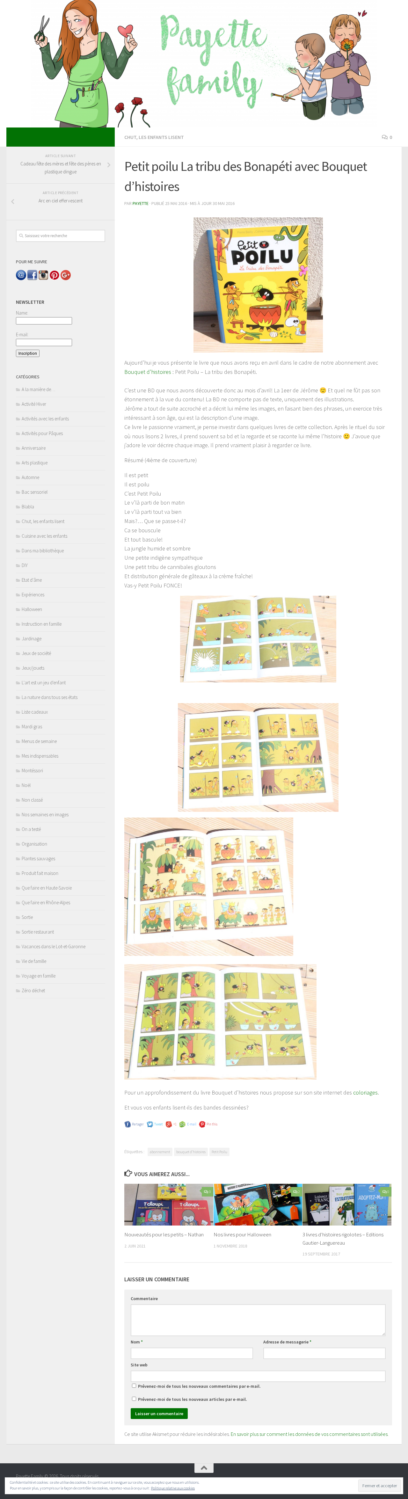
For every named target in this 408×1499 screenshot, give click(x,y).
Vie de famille (34, 961)
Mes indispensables (40, 756)
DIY (25, 565)
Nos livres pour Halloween (242, 1234)
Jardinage (31, 639)
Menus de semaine (39, 741)
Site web (139, 1365)
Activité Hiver (34, 404)
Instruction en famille (42, 624)
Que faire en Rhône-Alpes (46, 902)
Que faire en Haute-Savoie (47, 888)
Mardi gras (32, 727)
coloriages (365, 1092)
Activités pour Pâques (42, 433)
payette (141, 203)
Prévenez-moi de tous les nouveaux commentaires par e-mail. (199, 1386)
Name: (22, 313)
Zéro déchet (33, 990)
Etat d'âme (32, 580)
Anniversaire (34, 448)
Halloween (32, 609)
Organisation (34, 844)
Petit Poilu (219, 1151)
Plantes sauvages (38, 858)
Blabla (28, 507)
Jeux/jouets (33, 668)
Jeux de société (36, 653)
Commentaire (144, 1298)
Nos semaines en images (45, 814)
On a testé (31, 829)
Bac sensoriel (34, 492)
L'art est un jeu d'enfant (44, 683)
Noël (26, 785)
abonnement (160, 1151)
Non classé (32, 800)
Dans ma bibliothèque (43, 551)
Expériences (33, 595)
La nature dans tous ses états (49, 697)
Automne (30, 477)
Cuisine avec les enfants (44, 536)
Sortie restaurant (38, 932)
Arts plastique (34, 463)
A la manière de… (38, 389)
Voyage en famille (38, 976)
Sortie (27, 917)
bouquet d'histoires (191, 1151)
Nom (137, 1342)
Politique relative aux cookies (173, 1488)
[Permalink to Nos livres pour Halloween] (258, 1205)
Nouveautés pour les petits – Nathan (164, 1234)
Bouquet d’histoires (147, 371)
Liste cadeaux (35, 712)
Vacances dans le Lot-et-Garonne (53, 946)
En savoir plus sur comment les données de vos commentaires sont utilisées (309, 1434)
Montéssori (32, 771)
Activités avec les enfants (45, 419)
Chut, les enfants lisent (154, 137)
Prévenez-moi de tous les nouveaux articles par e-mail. (192, 1399)
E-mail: (22, 334)
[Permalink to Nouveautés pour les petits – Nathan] (168, 1205)
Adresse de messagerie (287, 1342)
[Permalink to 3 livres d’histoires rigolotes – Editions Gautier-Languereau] (346, 1205)
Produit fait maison (40, 873)
